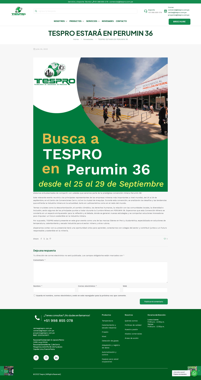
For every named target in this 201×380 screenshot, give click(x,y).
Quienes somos (131, 321)
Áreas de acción (131, 338)
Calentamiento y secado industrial (109, 326)
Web (125, 286)
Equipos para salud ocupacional (110, 360)
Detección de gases (110, 341)
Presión (105, 332)
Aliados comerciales (133, 334)
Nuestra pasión (131, 329)
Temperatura (107, 321)
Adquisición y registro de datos (111, 346)
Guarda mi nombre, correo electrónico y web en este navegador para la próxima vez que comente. (81, 295)
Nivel (104, 336)
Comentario (39, 260)
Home (76, 39)
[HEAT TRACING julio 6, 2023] (6, 370)
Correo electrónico (87, 286)
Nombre (37, 286)
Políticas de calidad (133, 325)
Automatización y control (109, 353)
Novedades (88, 39)
